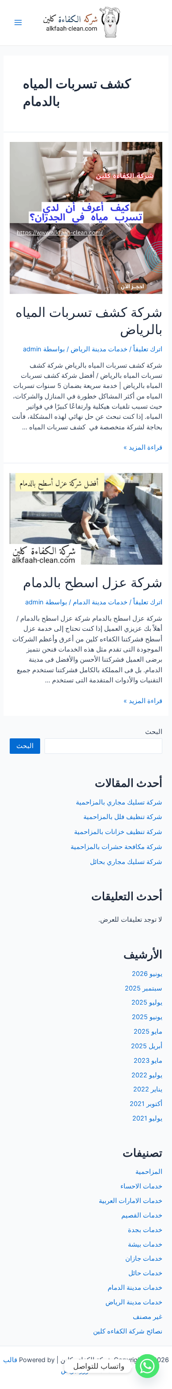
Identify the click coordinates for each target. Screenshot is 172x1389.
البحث (153, 732)
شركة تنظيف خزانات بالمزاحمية (118, 832)
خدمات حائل (145, 1273)
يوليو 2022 (146, 1075)
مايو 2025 (148, 1031)
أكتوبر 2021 (146, 1104)
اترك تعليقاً (147, 349)
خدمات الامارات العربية (130, 1201)
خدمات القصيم (141, 1215)
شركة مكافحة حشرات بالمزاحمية (116, 847)
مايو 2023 (148, 1061)
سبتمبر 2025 (143, 988)
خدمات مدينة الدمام (100, 602)
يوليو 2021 (147, 1118)
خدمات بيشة (145, 1244)
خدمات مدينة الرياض (99, 349)
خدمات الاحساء (141, 1186)
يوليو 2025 (146, 1002)
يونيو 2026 (147, 974)
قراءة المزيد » (142, 447)
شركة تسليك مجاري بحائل (126, 862)
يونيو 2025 (147, 1017)
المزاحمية (148, 1172)
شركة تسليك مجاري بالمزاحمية (119, 802)
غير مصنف (147, 1317)
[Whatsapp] (147, 1366)
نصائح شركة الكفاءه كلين (127, 1331)
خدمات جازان (143, 1258)
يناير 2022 (147, 1089)
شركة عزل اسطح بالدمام (92, 582)
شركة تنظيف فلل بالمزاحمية (122, 817)
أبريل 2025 (146, 1046)
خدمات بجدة (145, 1230)
